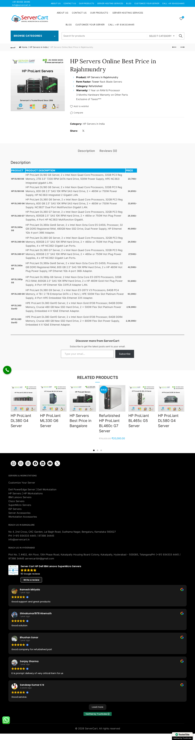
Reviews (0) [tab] (108, 151)
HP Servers (14, 493)
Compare (78, 112)
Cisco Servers (16, 501)
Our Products (86, 3)
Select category (160, 36)
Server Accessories (19, 512)
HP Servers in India (39, 47)
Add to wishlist (81, 106)
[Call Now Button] (7, 370)
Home (24, 47)
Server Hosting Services (110, 3)
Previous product (174, 47)
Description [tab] (86, 151)
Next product (182, 47)
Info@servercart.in (21, 5)
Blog (128, 3)
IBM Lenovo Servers (19, 497)
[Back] (13, 47)
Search (180, 36)
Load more (97, 707)
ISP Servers (14, 508)
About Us (56, 3)
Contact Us (70, 3)
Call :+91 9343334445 (173, 3)
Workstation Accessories (22, 516)
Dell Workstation (46, 489)
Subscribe (124, 353)
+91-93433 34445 (21, 2)
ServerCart (91, 728)
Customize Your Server (146, 3)
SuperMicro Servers (19, 504)
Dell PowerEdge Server (21, 489)
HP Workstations (33, 493)
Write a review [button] (31, 579)
